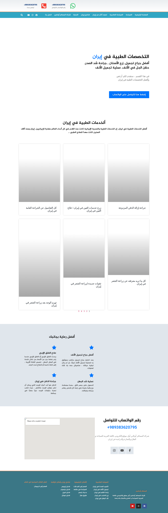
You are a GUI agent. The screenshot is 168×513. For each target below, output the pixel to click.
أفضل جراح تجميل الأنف (82, 355)
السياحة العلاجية (116, 14)
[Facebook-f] (129, 450)
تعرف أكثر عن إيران (99, 14)
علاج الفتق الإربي (47, 353)
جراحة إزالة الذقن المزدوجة (132, 208)
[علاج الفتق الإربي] (54, 347)
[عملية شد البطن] (91, 375)
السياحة (129, 14)
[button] (22, 15)
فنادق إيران (85, 14)
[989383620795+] (73, 6)
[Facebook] (36, 15)
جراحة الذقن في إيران (45, 381)
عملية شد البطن (85, 381)
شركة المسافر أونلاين (62, 14)
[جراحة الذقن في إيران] (54, 375)
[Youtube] (28, 15)
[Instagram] (32, 15)
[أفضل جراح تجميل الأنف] (91, 347)
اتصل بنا (48, 14)
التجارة (75, 14)
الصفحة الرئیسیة (141, 14)
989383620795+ (58, 5)
